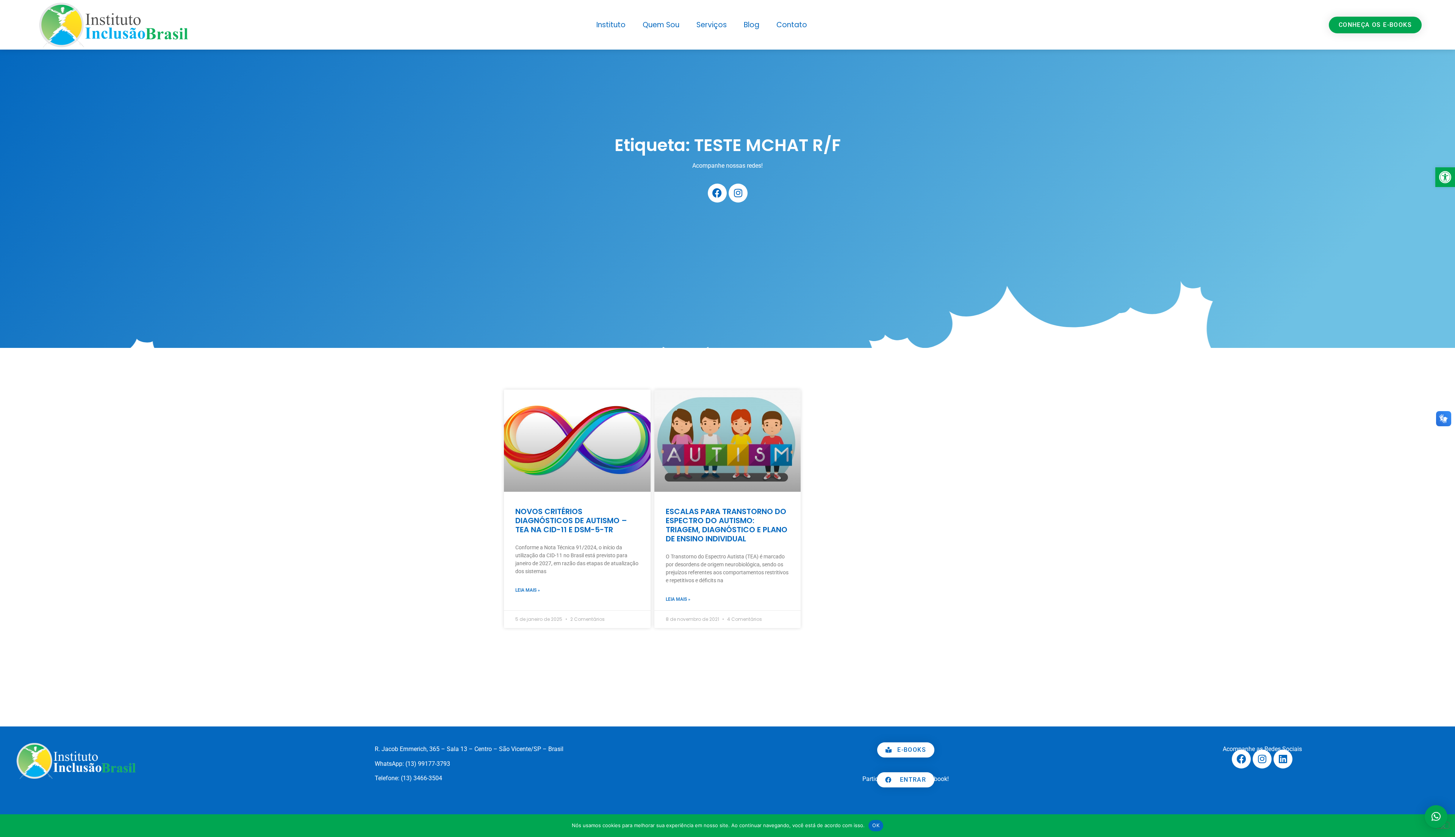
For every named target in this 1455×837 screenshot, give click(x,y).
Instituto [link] (611, 25)
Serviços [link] (711, 25)
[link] (1445, 177)
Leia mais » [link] (527, 590)
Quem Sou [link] (661, 25)
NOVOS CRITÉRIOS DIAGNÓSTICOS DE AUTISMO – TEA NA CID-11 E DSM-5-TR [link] (571, 520)
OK (875, 825)
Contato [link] (791, 25)
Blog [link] (751, 25)
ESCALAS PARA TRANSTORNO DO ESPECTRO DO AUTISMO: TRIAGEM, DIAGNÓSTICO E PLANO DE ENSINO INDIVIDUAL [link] (726, 525)
